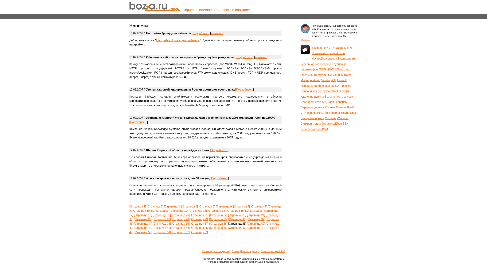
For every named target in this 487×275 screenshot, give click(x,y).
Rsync (345, 112)
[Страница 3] (172, 206)
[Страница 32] (256, 219)
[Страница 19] (162, 215)
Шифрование (344, 47)
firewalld (342, 80)
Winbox (348, 96)
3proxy (323, 47)
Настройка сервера (324, 58)
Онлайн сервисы (336, 101)
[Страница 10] (141, 210)
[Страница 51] (162, 232)
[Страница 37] (199, 223)
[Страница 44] (181, 227)
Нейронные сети (311, 91)
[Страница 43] (162, 227)
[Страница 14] (217, 210)
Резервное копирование (316, 64)
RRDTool (322, 112)
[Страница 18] (143, 215)
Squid (315, 47)
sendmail (334, 112)
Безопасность (334, 96)
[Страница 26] (143, 219)
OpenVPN (307, 74)
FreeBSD (322, 129)
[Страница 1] (137, 206)
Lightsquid (307, 85)
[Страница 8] (259, 206)
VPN (332, 47)
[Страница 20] (181, 215)
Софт (345, 91)
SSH (346, 123)
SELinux (339, 69)
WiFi (333, 80)
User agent (307, 101)
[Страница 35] (162, 223)
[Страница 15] (235, 210)
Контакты (246, 251)
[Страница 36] (181, 223)
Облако (327, 123)
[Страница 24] (256, 215)
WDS (322, 69)
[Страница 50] (143, 232)
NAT (338, 85)
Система (330, 118)
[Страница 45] (199, 227)
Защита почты (347, 58)
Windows (343, 118)
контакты (305, 39)
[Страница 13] (198, 210)
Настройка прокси (312, 118)
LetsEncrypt (308, 129)
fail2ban (337, 123)
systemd (315, 80)
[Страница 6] (224, 206)
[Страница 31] (237, 219)
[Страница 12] (179, 210)
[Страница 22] (218, 215)
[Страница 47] (237, 227)
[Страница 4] (189, 206)
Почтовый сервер (323, 53)
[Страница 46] (218, 227)
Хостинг (330, 107)
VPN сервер (308, 112)
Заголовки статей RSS (273, 251)
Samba (325, 80)
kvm (348, 69)
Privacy (320, 101)
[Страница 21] (199, 215)
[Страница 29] (199, 219)
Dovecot (341, 107)
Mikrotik (340, 53)
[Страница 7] (241, 206)
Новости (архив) (221, 251)
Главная (206, 251)
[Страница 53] (199, 232)
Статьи (236, 251)
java (315, 69)
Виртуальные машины (328, 74)
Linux (353, 112)
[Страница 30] (218, 219)
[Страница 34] (143, 223)
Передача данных (312, 107)
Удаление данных (312, 96)
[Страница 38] (218, 223)
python (327, 91)
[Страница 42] (143, 227)
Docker (336, 91)
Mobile (305, 80)
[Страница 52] (181, 232)
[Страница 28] (181, 219)
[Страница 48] (256, 227)
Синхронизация (311, 123)
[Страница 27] (162, 219)
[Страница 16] (254, 210)
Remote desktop (324, 85)
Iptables (346, 85)
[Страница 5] (207, 206)
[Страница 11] (160, 210)
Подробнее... (201, 33)
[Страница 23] (237, 215)
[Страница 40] (256, 223)
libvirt (347, 74)
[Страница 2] (155, 206)
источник (217, 33)
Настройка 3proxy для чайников (178, 40)
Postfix (351, 107)
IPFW (330, 69)
